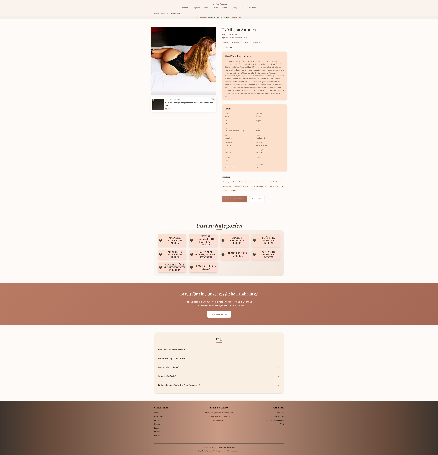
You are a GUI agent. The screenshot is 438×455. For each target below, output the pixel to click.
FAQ (242, 8)
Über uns (280, 412)
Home (156, 14)
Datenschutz (278, 416)
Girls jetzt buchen (219, 314)
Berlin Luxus (219, 4)
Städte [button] (224, 8)
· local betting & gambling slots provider (219, 17)
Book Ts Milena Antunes (234, 199)
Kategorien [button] (196, 8)
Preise (215, 8)
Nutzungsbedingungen (274, 420)
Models (163, 14)
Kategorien (158, 416)
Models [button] (206, 8)
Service (157, 412)
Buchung (234, 8)
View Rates (257, 199)
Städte (157, 424)
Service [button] (185, 8)
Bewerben (252, 8)
